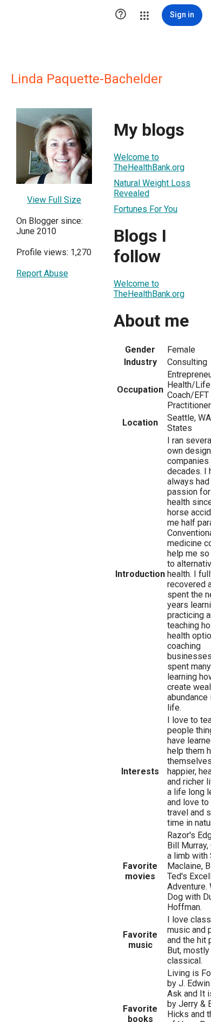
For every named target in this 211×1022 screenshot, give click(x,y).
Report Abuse (42, 273)
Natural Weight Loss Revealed (152, 188)
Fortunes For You (145, 209)
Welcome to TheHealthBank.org (149, 162)
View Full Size (54, 200)
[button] (121, 15)
